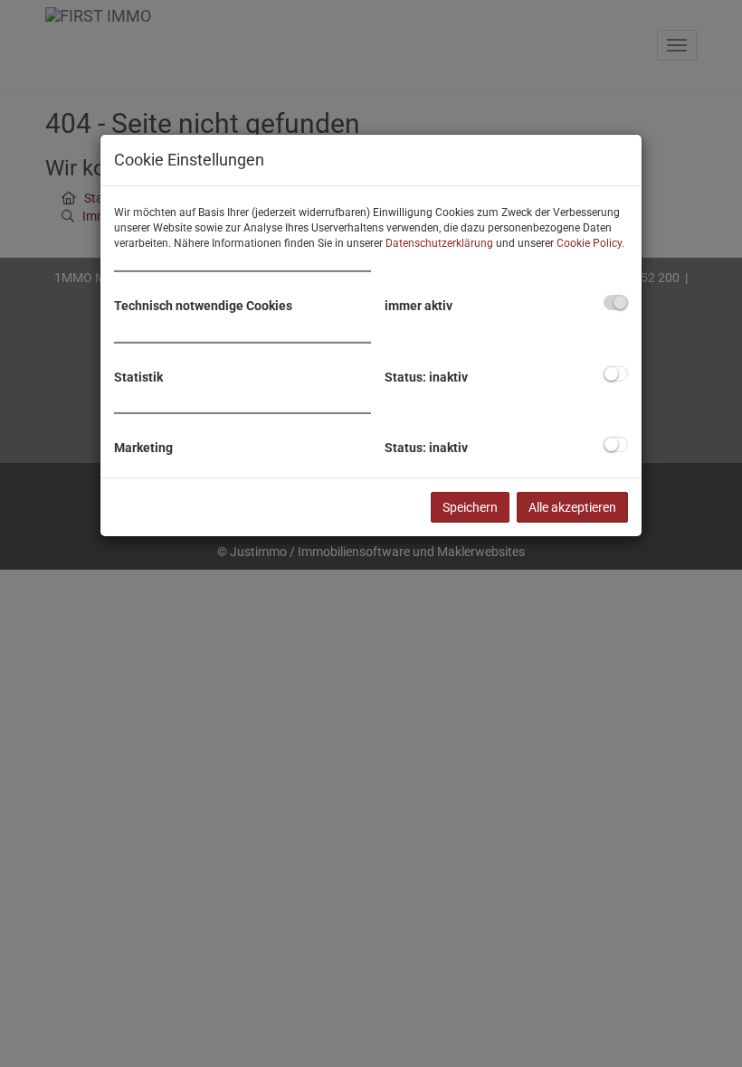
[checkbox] (616, 302)
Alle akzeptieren (572, 507)
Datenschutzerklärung (439, 243)
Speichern (470, 507)
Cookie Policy (589, 243)
